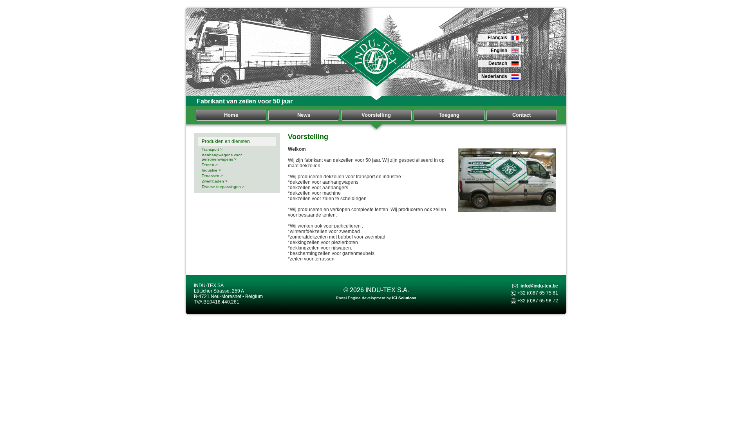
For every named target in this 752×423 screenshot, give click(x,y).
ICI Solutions (404, 298)
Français (497, 37)
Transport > (212, 149)
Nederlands (494, 76)
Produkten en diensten (226, 141)
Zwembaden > (215, 181)
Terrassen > (212, 176)
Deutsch (497, 63)
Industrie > (211, 170)
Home (231, 115)
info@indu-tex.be (539, 286)
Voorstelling (376, 115)
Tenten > (210, 165)
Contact (521, 115)
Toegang (449, 115)
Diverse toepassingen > (223, 186)
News (303, 115)
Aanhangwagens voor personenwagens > (222, 157)
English (499, 50)
